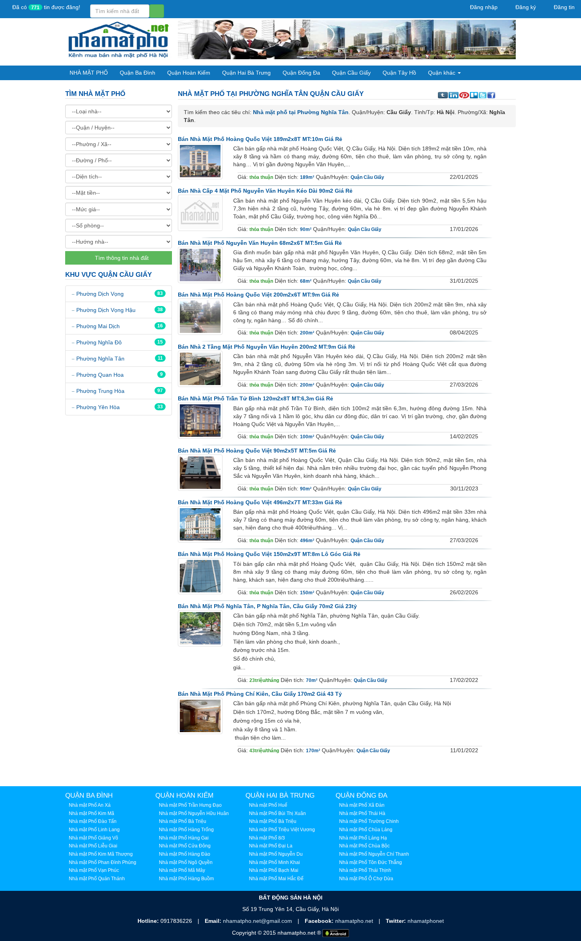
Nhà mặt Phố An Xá (90, 805)
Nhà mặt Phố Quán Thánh (97, 878)
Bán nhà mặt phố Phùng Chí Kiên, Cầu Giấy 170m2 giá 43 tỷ (260, 694)
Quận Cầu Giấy (351, 72)
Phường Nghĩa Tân (100, 358)
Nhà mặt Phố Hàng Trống (186, 829)
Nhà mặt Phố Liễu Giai (93, 846)
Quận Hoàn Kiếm (188, 72)
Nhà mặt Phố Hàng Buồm (186, 878)
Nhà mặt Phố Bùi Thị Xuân (277, 813)
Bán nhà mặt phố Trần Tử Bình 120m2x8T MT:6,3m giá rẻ (255, 398)
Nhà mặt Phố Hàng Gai (184, 838)
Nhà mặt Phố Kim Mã (91, 813)
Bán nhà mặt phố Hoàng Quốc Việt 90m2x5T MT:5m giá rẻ (257, 450)
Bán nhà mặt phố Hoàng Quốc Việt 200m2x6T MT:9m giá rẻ (258, 294)
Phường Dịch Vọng (100, 294)
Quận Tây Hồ (399, 72)
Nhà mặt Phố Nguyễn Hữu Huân (194, 813)
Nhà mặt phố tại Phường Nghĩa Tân (301, 112)
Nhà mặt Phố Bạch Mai (273, 870)
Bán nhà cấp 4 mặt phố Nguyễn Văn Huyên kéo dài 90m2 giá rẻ (265, 191)
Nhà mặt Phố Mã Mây (182, 870)
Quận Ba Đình (137, 72)
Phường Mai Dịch (98, 326)
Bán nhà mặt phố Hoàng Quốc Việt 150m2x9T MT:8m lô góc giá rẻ (269, 554)
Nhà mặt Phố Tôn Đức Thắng (370, 862)
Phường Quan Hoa (100, 375)
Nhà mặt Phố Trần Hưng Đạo (190, 805)
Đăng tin (563, 7)
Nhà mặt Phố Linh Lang (94, 829)
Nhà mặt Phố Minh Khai (274, 862)
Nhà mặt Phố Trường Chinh (369, 821)
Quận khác (442, 72)
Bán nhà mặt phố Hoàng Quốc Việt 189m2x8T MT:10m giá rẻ (260, 139)
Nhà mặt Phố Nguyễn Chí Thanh (374, 854)
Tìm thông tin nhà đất (121, 258)
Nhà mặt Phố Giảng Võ (93, 838)
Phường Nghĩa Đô (99, 342)
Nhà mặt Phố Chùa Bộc (364, 846)
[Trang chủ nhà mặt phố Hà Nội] (118, 39)
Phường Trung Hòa (100, 391)
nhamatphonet (425, 921)
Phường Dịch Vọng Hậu (106, 310)
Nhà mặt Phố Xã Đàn (362, 805)
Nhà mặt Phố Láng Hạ (363, 838)
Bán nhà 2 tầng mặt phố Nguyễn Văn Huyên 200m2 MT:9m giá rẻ (266, 347)
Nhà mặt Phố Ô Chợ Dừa (366, 878)
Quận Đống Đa (301, 72)
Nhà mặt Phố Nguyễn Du (276, 854)
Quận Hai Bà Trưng (246, 72)
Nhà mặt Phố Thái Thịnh (365, 870)
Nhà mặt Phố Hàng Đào (184, 854)
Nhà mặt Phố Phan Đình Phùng (102, 862)
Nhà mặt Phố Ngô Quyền (186, 862)
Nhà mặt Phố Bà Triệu (182, 821)
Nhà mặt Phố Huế (268, 805)
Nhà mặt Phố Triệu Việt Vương (282, 829)
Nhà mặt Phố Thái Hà (362, 813)
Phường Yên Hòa (98, 407)
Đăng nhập (483, 7)
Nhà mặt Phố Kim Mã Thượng (101, 854)
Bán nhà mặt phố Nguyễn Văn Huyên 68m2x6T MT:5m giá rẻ (260, 243)
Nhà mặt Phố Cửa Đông (185, 846)
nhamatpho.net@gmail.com (258, 921)
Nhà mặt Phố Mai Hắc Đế (276, 878)
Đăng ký (525, 7)
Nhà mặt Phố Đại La (270, 846)
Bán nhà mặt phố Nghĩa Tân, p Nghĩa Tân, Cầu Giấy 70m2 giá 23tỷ (267, 606)
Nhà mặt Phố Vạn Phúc (94, 870)
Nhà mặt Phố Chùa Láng (365, 829)
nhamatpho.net (355, 921)
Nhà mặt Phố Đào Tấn (93, 821)
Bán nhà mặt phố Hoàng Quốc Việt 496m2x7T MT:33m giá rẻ (260, 502)
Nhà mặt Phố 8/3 (267, 838)
